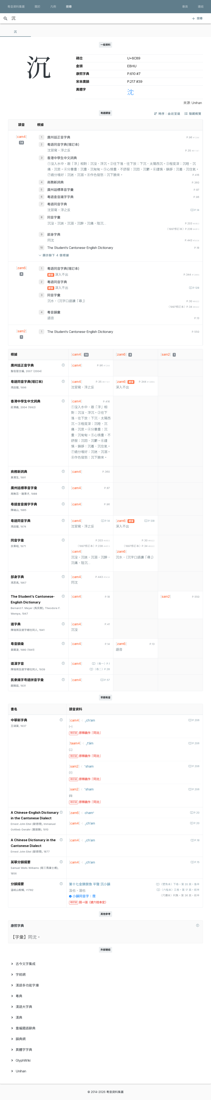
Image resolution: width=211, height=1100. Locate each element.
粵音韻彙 (53, 312)
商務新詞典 (55, 182)
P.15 (197, 862)
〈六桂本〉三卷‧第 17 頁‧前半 (180, 889)
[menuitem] (105, 963)
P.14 (196, 210)
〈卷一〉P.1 (103, 663)
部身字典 (53, 234)
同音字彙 (53, 217)
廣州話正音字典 (58, 137)
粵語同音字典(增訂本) (63, 144)
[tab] (15, 32)
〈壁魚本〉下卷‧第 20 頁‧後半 (179, 884)
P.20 (196, 812)
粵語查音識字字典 (60, 197)
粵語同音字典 (57, 204)
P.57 (107, 679)
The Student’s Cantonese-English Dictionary (80, 248)
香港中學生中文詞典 (62, 158)
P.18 (197, 840)
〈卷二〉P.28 (102, 669)
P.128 (196, 287)
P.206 (195, 720)
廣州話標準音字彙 (60, 190)
